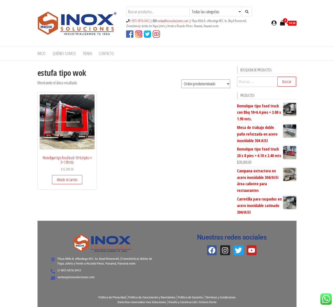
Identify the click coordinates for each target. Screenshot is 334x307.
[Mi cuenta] (274, 22)
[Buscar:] (267, 81)
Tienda (87, 53)
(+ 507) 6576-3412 (139, 21)
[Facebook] (212, 250)
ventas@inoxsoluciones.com (172, 21)
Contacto (106, 53)
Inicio (41, 53)
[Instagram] (225, 250)
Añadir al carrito (67, 179)
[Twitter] (238, 250)
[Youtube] (252, 250)
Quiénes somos (64, 53)
